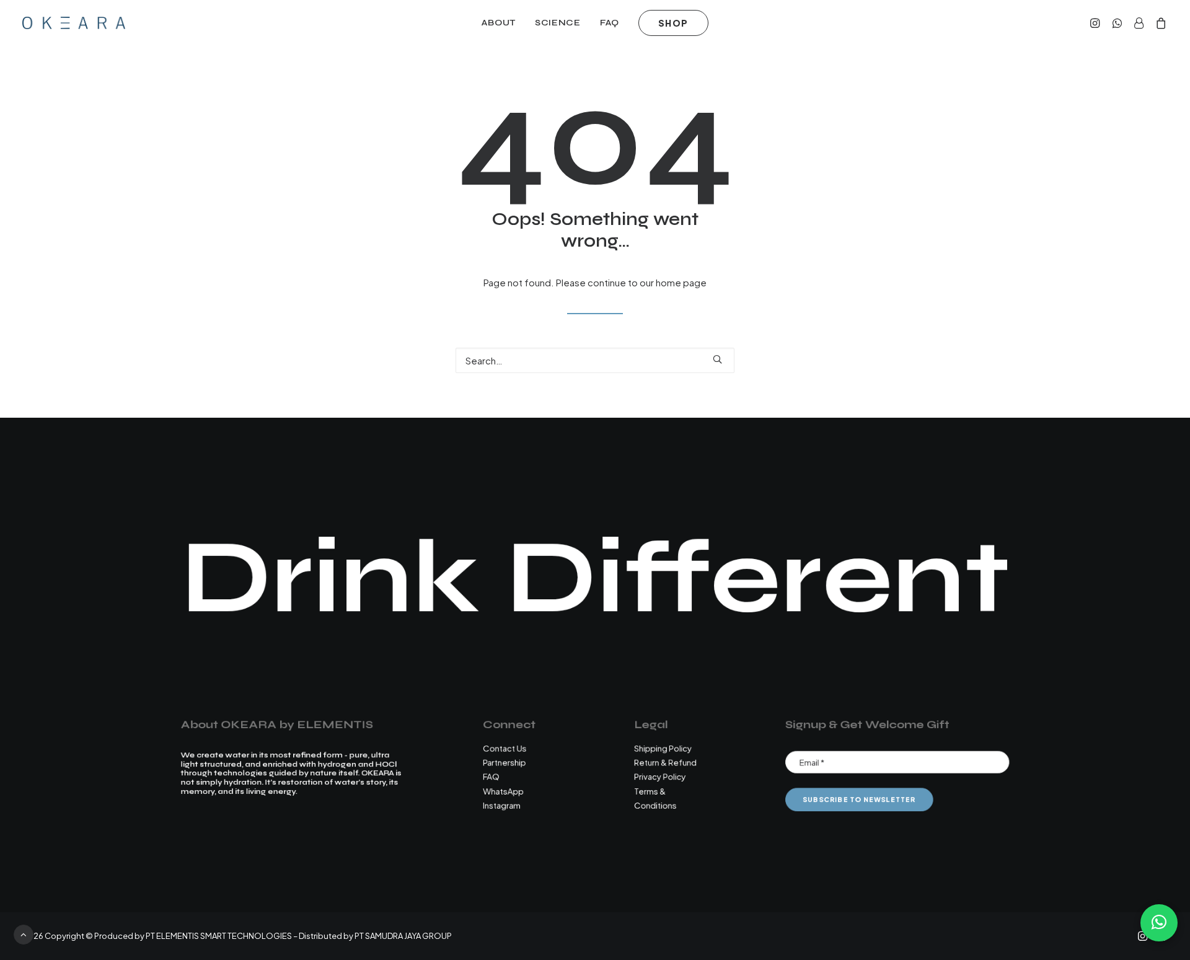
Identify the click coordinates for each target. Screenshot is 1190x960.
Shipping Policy (663, 747)
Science (558, 22)
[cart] (1159, 23)
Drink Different (595, 578)
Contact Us (504, 747)
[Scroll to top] (23, 933)
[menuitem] (498, 23)
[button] (1096, 23)
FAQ (609, 22)
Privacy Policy (659, 776)
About (499, 22)
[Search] (595, 360)
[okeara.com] (73, 23)
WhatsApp (503, 790)
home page (681, 282)
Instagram (502, 804)
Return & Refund (665, 762)
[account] (1138, 23)
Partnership (504, 762)
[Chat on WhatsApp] (1159, 922)
